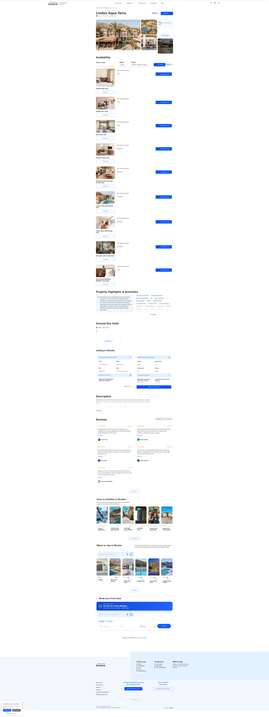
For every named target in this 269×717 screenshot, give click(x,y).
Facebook (128, 702)
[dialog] (11, 708)
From (100, 625)
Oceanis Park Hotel (153, 581)
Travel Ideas (159, 664)
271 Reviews (168, 23)
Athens (140, 664)
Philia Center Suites (127, 581)
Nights (122, 62)
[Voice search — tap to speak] (127, 554)
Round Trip (109, 621)
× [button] (20, 702)
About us (98, 687)
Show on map (165, 35)
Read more (10, 707)
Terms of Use (99, 682)
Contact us (98, 689)
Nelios (171, 708)
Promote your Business (102, 694)
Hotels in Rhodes (105, 7)
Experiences (159, 665)
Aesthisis (100, 579)
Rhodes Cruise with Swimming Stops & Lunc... (115, 530)
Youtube (136, 702)
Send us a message (141, 637)
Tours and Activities (161, 667)
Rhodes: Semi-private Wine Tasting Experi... (154, 530)
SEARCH (160, 64)
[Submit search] (131, 554)
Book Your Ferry (154, 387)
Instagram (130, 702)
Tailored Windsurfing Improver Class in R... (102, 530)
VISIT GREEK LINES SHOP (162, 688)
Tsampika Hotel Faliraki (167, 581)
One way (102, 621)
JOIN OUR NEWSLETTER (133, 688)
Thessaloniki (141, 665)
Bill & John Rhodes (114, 580)
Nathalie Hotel (140, 581)
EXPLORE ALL (134, 538)
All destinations (142, 670)
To (121, 625)
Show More (100, 435)
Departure (141, 625)
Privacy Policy (99, 685)
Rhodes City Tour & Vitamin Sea (167, 530)
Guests (133, 62)
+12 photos (165, 46)
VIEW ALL (134, 491)
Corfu (139, 669)
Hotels (100, 7)
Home (97, 7)
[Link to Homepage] (53, 5)
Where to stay (177, 662)
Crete (139, 667)
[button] (12, 713)
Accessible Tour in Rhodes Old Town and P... (128, 530)
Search (165, 626)
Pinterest (138, 702)
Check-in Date (100, 62)
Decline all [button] (16, 710)
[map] (211, 2)
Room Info (105, 92)
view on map (112, 16)
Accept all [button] (7, 710)
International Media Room (102, 692)
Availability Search (165, 74)
